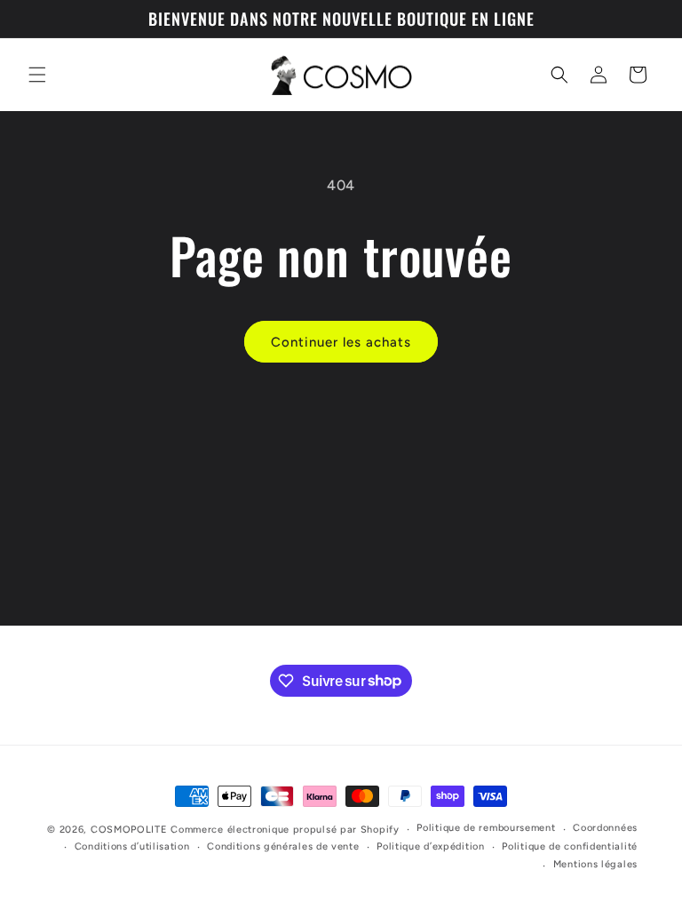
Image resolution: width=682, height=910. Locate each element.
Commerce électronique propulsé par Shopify (284, 829)
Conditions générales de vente (283, 846)
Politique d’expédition (430, 846)
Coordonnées (605, 828)
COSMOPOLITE (129, 829)
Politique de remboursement (485, 828)
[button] (37, 74)
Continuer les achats (341, 342)
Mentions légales (595, 864)
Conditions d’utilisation (132, 846)
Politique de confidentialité (570, 846)
